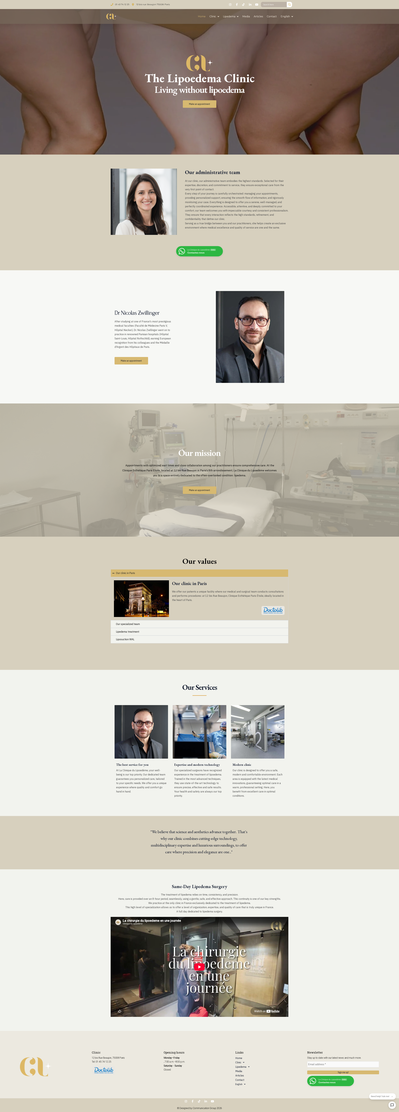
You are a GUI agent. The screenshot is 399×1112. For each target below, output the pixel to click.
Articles (258, 16)
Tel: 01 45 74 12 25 (101, 1061)
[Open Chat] (392, 1105)
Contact (272, 16)
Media (246, 16)
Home (202, 16)
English (285, 16)
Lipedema (229, 16)
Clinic (212, 16)
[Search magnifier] (289, 4)
